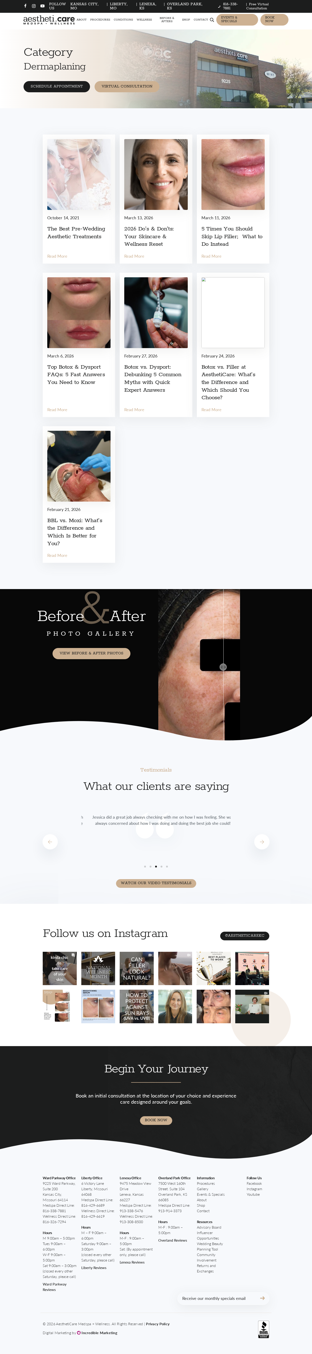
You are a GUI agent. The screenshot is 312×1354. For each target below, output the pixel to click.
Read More (57, 256)
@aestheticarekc (244, 936)
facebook (254, 1183)
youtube (253, 1194)
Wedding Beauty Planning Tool (210, 1246)
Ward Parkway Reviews (54, 1286)
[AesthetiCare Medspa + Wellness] (49, 19)
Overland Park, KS (185, 6)
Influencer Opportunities (208, 1235)
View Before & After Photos (91, 653)
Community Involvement (206, 1257)
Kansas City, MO (84, 6)
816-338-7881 (54, 1210)
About (82, 19)
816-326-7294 (54, 1221)
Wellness (144, 19)
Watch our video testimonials (156, 883)
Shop (186, 19)
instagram (254, 1188)
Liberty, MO (119, 6)
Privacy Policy (157, 1323)
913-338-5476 (131, 1210)
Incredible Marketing (99, 1332)
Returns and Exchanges (206, 1268)
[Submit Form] (262, 1298)
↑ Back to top (284, 1330)
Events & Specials (229, 19)
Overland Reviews (172, 1240)
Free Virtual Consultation (257, 6)
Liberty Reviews (93, 1267)
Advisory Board (209, 1227)
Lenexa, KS (147, 6)
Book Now (270, 19)
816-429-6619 (93, 1216)
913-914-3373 (170, 1210)
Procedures (100, 19)
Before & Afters (167, 19)
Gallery (202, 1188)
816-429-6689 (93, 1205)
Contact (201, 19)
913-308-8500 (131, 1221)
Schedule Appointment (57, 86)
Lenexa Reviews (132, 1262)
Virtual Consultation (127, 86)
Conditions (123, 19)
